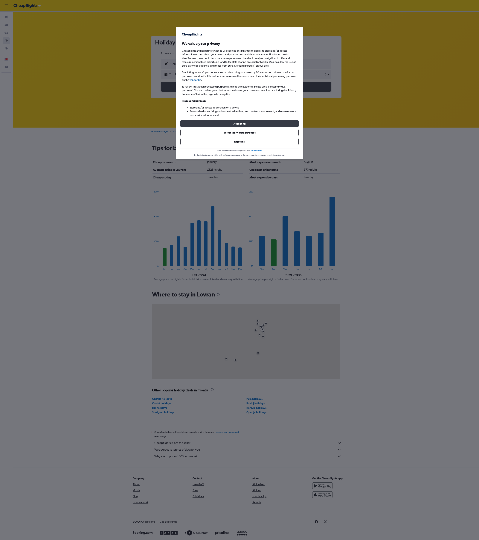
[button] (239, 123)
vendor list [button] (195, 79)
